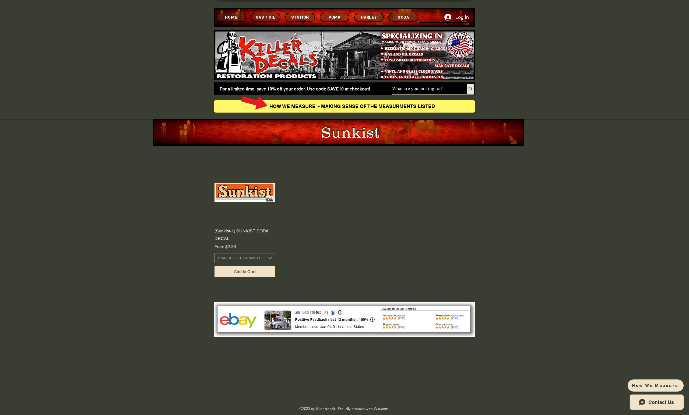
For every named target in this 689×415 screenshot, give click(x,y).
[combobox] (245, 258)
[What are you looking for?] (470, 89)
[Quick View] (245, 192)
